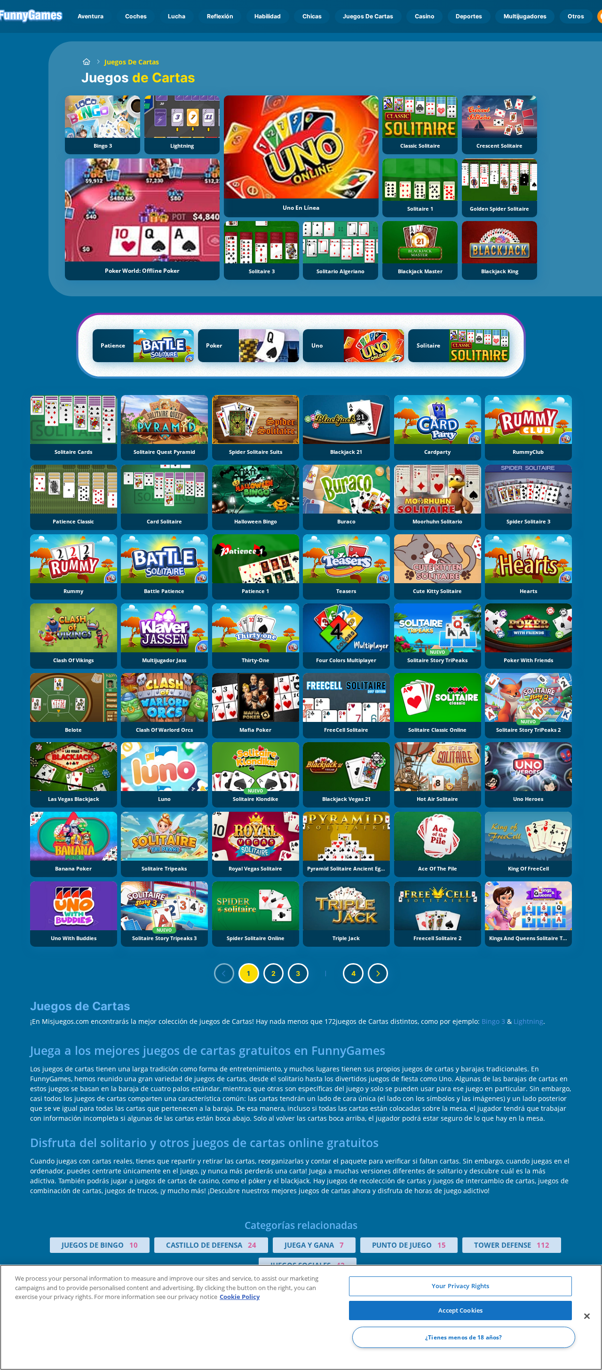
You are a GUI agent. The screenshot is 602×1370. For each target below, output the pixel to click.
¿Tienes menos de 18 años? (463, 1337)
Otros (576, 16)
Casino (425, 16)
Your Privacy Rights (460, 1286)
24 (252, 1245)
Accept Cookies (460, 1310)
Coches (136, 16)
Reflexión (220, 16)
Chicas (312, 16)
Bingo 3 (493, 1021)
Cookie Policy (240, 1296)
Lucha (176, 16)
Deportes (469, 16)
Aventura (90, 16)
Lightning (528, 1021)
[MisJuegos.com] (86, 62)
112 (543, 1245)
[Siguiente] (378, 973)
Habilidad (267, 16)
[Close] (587, 1316)
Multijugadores (525, 16)
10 (133, 1245)
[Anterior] (224, 973)
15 (441, 1245)
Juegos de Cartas (368, 16)
